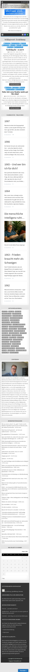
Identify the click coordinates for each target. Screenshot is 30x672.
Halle (4, 329)
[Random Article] (25, 35)
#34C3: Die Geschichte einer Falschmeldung (12, 541)
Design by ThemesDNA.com (15, 661)
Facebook (6, 322)
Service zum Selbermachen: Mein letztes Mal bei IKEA (15, 536)
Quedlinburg (8, 591)
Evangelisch (14, 320)
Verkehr (11, 47)
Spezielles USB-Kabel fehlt (8, 534)
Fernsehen (15, 322)
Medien (23, 87)
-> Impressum (5, 632)
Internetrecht (19, 331)
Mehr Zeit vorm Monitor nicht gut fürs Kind (15, 93)
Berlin (18, 311)
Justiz (23, 333)
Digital (5, 318)
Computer (15, 87)
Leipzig (19, 45)
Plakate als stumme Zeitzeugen (10, 502)
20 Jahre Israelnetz (6, 507)
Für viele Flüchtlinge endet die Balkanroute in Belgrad (15, 461)
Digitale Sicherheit (16, 318)
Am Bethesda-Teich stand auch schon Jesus (12, 478)
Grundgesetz (18, 30)
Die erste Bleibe (6, 504)
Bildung (7, 43)
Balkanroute (23, 402)
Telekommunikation (8, 348)
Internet (22, 329)
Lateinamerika (16, 335)
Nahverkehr (17, 339)
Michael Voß (12, 52)
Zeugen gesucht (6, 456)
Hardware (13, 329)
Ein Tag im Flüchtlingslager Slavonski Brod (12, 529)
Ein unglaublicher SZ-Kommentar (10, 434)
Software (16, 344)
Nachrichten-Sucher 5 (10, 96)
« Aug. (3, 578)
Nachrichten (10, 89)
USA (4, 350)
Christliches (6, 313)
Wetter (5, 352)
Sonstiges (6, 346)
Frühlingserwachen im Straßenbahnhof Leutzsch (14, 517)
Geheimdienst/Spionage (16, 326)
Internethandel (7, 331)
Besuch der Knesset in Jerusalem (10, 510)
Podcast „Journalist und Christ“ (10, 608)
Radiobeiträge (15, 341)
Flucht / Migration (19, 324)
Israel (5, 333)
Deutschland (15, 43)
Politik (25, 45)
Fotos (5, 326)
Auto (4, 311)
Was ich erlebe (19, 47)
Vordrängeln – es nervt (15, 50)
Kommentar (6, 335)
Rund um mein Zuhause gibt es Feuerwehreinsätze (14, 483)
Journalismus (14, 333)
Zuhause (4, 458)
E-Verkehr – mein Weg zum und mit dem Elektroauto (15, 616)
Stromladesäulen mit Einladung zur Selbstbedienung (15, 474)
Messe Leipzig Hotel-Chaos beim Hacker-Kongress (14, 493)
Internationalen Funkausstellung (10, 400)
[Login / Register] (27, 35)
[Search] (23, 35)
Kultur (13, 45)
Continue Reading (14, 84)
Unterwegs (20, 348)
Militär (20, 337)
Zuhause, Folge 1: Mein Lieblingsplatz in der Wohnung (15, 497)
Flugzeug (6, 45)
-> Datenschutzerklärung (8, 629)
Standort (14, 346)
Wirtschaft (14, 352)
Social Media (6, 344)
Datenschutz (6, 316)
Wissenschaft (20, 89)
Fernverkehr (6, 324)
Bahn (11, 311)
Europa (24, 43)
